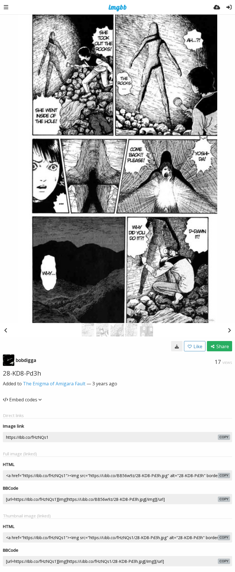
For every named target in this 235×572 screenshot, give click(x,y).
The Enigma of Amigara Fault (54, 383)
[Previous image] (5, 330)
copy (224, 437)
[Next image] (229, 330)
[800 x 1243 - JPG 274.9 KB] (177, 346)
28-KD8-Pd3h (22, 373)
